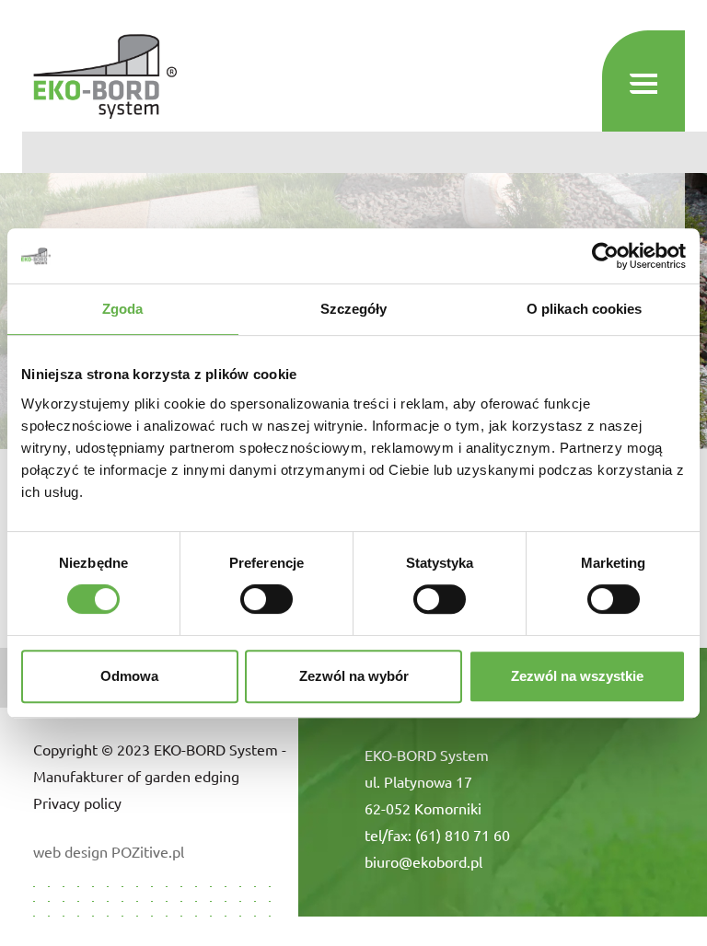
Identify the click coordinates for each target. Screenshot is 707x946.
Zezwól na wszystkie (577, 676)
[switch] (266, 599)
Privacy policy (77, 802)
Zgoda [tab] (123, 309)
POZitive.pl (147, 851)
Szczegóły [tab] (354, 309)
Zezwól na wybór (354, 676)
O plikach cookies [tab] (585, 309)
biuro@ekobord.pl (423, 861)
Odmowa (129, 676)
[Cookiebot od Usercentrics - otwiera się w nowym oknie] (605, 256)
